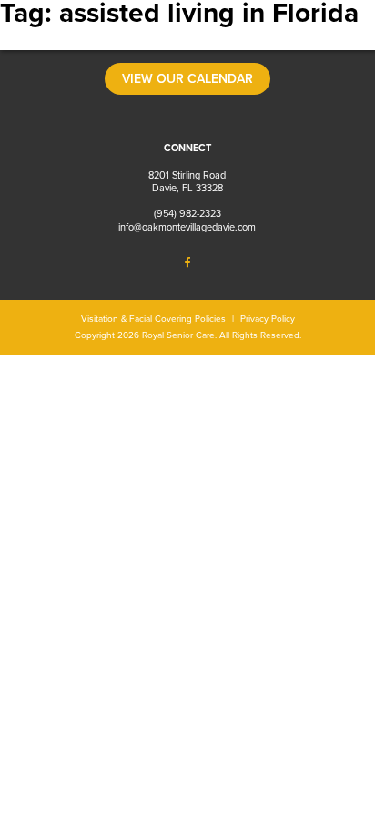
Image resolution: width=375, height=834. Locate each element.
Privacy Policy (267, 319)
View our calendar (187, 79)
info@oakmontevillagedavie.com (187, 227)
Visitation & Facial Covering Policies (153, 319)
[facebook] (187, 264)
